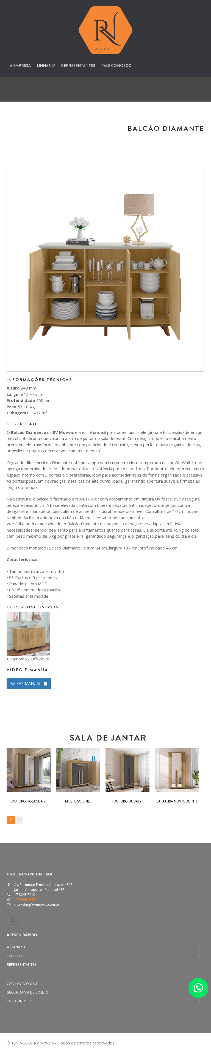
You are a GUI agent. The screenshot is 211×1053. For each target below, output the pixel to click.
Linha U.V (46, 65)
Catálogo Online (22, 983)
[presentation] (11, 820)
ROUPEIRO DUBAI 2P (127, 801)
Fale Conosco (116, 65)
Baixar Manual (25, 683)
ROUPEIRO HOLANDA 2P (29, 801)
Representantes (78, 65)
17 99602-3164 (25, 899)
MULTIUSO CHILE (78, 801)
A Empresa (20, 65)
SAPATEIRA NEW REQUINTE (177, 801)
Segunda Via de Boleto (28, 992)
